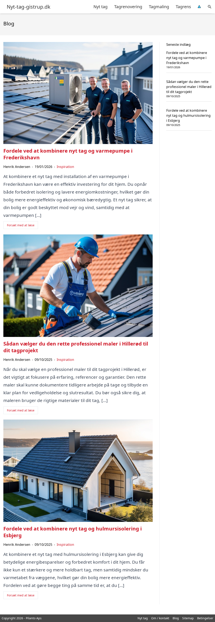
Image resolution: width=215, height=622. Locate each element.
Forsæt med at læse (20, 225)
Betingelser (205, 618)
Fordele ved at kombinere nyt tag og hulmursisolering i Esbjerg (188, 115)
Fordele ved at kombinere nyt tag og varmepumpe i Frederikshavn (186, 57)
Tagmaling (159, 6)
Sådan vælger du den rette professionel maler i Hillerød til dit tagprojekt (188, 86)
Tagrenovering (128, 6)
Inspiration (65, 166)
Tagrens (183, 6)
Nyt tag (100, 6)
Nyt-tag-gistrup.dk (28, 6)
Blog (176, 618)
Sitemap (188, 618)
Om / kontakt (160, 618)
